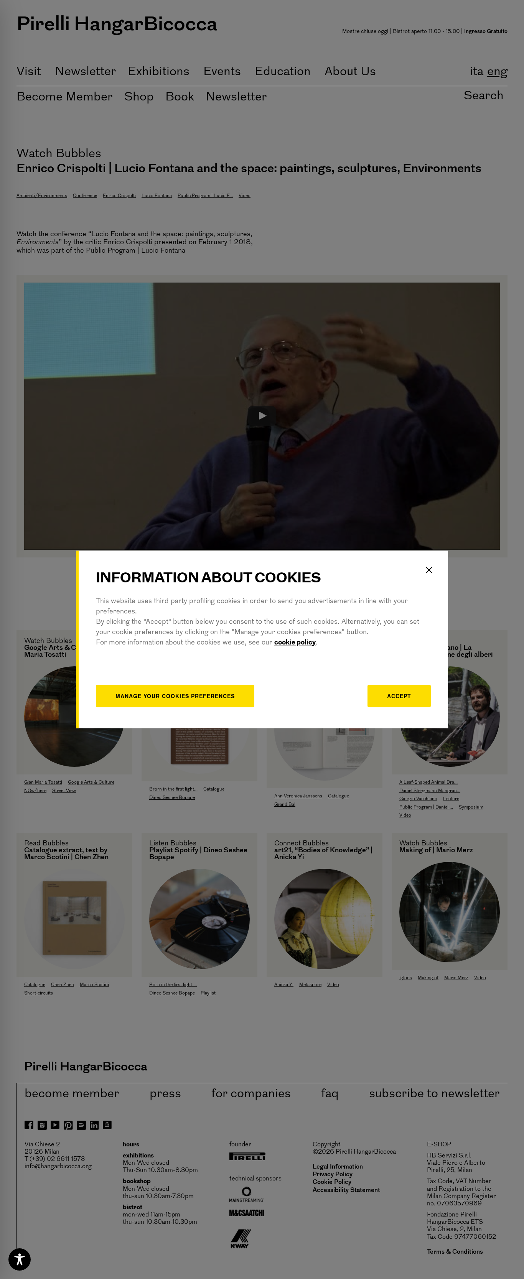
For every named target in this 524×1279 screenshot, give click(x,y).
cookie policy (295, 643)
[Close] (429, 569)
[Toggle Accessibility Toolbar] (19, 1259)
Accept (399, 696)
